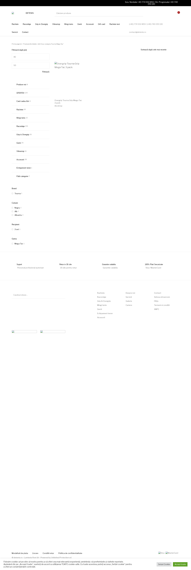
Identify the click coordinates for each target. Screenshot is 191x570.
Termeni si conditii (162, 305)
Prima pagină (17, 44)
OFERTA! (20, 93)
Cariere (129, 305)
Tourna (18, 193)
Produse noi (21, 84)
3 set (17, 229)
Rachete (19, 110)
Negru (17, 208)
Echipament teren (23, 168)
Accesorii (20, 160)
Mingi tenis (20, 118)
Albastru (18, 215)
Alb (16, 211)
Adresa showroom (162, 297)
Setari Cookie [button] (164, 564)
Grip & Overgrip (22, 134)
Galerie (129, 301)
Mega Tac (19, 243)
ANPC (156, 309)
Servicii (129, 297)
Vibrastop (20, 151)
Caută (61, 295)
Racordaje (20, 126)
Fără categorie (22, 176)
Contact (157, 293)
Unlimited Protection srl (61, 557)
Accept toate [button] (180, 564)
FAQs (156, 301)
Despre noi (130, 293)
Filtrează (45, 72)
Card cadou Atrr (22, 101)
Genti (18, 143)
